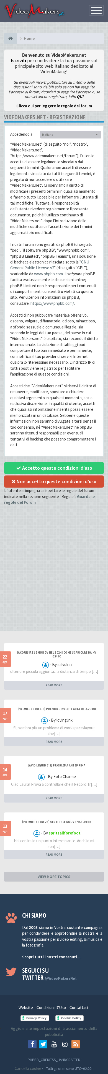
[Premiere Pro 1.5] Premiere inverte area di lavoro (56, 709)
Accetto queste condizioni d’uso (56, 468)
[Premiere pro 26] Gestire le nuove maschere (56, 822)
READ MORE (54, 685)
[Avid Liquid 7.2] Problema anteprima (56, 765)
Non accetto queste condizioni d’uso (56, 481)
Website (26, 1007)
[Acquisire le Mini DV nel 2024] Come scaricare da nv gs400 (56, 654)
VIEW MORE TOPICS (54, 876)
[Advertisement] (54, 573)
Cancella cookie (28, 1068)
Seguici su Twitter (49, 974)
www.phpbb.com (48, 273)
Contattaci (79, 1007)
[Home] (10, 38)
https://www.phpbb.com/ (52, 303)
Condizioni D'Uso (51, 1007)
